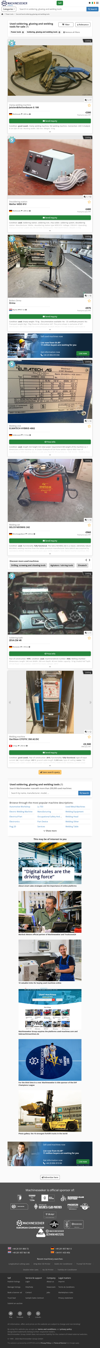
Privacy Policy (46, 1343)
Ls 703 (40, 806)
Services (41, 826)
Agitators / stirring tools (61, 565)
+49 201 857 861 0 (63, 1248)
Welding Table (71, 826)
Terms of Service (60, 1343)
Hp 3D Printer (48, 1269)
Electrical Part (16, 816)
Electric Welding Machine (21, 811)
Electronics (15, 821)
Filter (67, 24)
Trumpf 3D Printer (83, 1264)
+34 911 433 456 (62, 1252)
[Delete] (22, 32)
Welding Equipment (74, 811)
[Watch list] (90, 3)
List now (83, 353)
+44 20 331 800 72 (20, 1248)
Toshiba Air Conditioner (67, 1269)
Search (93, 9)
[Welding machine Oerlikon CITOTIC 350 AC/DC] (50, 702)
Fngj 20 (13, 826)
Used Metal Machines (75, 806)
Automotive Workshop (20, 806)
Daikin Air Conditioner (63, 1264)
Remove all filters (72, 32)
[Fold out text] (50, 132)
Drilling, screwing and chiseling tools (28, 565)
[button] (97, 3)
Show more (51, 830)
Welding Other (72, 821)
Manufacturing (44, 811)
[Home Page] (2, 14)
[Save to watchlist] (89, 105)
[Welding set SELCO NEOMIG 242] (50, 490)
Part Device (42, 821)
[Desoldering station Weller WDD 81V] (50, 167)
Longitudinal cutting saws (19, 1264)
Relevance (83, 24)
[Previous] (10, 70)
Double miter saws (30, 1269)
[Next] (90, 70)
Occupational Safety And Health (51, 816)
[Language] (93, 3)
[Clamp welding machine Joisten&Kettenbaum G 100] (50, 70)
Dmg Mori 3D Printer (42, 1264)
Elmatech (82, 565)
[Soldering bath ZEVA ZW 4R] (50, 603)
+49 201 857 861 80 (21, 1252)
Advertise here (51, 1177)
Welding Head (71, 816)
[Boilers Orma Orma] (50, 266)
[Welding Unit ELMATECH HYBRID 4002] (50, 391)
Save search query (51, 772)
